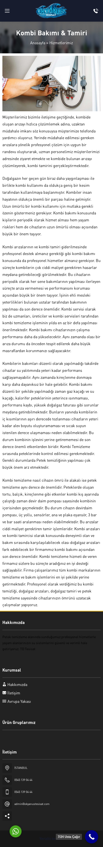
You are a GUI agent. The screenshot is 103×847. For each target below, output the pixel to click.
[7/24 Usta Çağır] (91, 836)
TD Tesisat (27, 649)
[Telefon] (96, 10)
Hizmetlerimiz (61, 42)
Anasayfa (37, 42)
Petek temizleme (14, 637)
